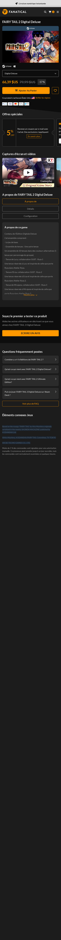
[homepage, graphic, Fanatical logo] (14, 12)
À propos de (30, 201)
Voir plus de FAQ (30, 403)
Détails (30, 208)
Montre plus (29, 295)
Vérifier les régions (42, 98)
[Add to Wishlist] (55, 90)
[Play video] (28, 172)
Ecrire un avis (30, 333)
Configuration (30, 216)
